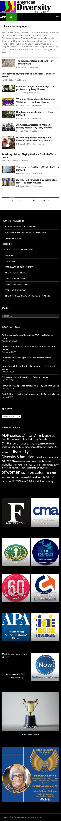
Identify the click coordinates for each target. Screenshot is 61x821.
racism (20, 477)
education (8, 461)
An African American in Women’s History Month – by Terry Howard (34, 126)
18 (34, 200)
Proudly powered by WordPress (28, 817)
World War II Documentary (19, 267)
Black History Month (35, 439)
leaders (22, 468)
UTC (15, 481)
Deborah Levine (45, 447)
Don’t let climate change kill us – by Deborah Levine (26, 357)
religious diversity (35, 477)
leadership (31, 467)
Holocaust (41, 465)
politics (52, 472)
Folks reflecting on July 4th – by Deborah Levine (25, 377)
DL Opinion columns (15, 278)
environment (31, 461)
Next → (45, 200)
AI (49, 436)
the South (6, 481)
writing (49, 482)
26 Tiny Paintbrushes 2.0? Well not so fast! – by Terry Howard (36, 181)
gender (48, 461)
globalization (10, 464)
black (4, 440)
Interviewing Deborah (16, 273)
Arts (53, 436)
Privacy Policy (7, 817)
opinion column (34, 472)
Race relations (8, 477)
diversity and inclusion (46, 457)
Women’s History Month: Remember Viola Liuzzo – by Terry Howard (36, 100)
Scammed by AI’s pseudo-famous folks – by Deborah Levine (30, 385)
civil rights (24, 444)
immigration (52, 464)
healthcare (29, 464)
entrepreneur (20, 461)
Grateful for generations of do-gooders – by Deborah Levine (30, 394)
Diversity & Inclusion (18, 457)
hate (20, 465)
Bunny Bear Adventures (17, 284)
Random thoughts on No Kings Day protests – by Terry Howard (35, 88)
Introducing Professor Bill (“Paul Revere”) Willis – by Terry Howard (34, 139)
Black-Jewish (14, 439)
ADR (3, 17)
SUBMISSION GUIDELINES (13, 221)
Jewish (15, 467)
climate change (34, 444)
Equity (40, 461)
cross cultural (8, 446)
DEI (56, 446)
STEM (50, 477)
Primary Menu (57, 17)
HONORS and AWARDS (31, 734)
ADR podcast (12, 435)
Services (9, 255)
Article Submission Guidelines (20, 226)
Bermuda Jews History (16, 290)
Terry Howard (33, 67)
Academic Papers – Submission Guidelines (25, 232)
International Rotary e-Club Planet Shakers (27, 296)
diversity (20, 451)
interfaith (6, 467)
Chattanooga (10, 443)
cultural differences (26, 446)
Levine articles (12, 261)
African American (35, 435)
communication (47, 443)
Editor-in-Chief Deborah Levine (17, 250)
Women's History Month (32, 481)
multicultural (42, 467)
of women (11, 472)
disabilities (6, 452)
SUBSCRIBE (7, 244)
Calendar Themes (13, 238)
